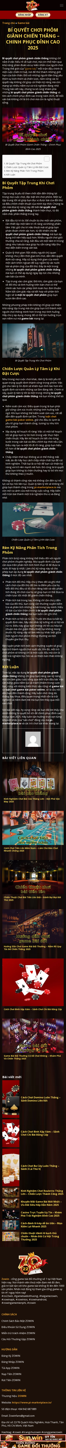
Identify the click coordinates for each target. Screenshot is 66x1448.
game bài (30, 68)
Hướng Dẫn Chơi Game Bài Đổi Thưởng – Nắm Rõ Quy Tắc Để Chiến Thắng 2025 (32, 947)
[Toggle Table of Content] (45, 159)
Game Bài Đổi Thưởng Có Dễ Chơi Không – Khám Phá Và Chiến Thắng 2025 (32, 1057)
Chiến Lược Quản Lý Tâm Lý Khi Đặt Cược (27, 167)
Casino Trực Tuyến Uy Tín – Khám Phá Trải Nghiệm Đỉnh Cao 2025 (41, 1214)
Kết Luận (10, 174)
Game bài (23, 23)
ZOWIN (22, 1396)
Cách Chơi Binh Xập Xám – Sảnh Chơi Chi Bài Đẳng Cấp (33, 1009)
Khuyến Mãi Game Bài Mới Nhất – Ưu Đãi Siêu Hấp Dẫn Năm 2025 (41, 1203)
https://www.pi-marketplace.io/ (32, 1402)
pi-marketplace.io (45, 487)
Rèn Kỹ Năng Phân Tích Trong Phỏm (24, 170)
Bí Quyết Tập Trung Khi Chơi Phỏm (24, 163)
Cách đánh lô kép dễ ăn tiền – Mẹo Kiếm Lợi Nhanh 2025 (41, 1225)
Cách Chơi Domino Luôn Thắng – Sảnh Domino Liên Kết (40, 1099)
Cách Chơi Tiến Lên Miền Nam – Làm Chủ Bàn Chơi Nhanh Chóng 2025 (31, 849)
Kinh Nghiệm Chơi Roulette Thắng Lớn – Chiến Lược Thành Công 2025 (42, 1192)
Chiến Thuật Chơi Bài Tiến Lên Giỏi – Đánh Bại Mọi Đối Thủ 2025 (32, 898)
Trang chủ (8, 23)
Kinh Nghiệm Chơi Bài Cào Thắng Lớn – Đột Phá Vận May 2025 (32, 800)
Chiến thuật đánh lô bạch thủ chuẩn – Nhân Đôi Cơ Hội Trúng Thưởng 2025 (40, 1236)
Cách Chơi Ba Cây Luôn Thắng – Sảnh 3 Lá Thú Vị (40, 1167)
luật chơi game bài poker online (31, 418)
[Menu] (62, 5)
